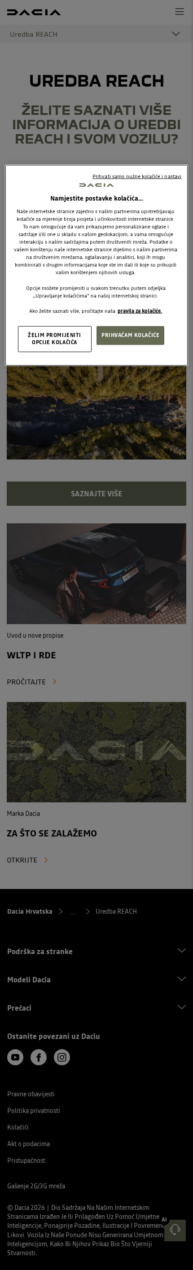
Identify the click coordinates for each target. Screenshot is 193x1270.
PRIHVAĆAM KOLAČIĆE (130, 334)
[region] (97, 265)
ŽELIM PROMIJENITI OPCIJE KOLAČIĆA (54, 338)
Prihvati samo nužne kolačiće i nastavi (136, 176)
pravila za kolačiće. (140, 310)
